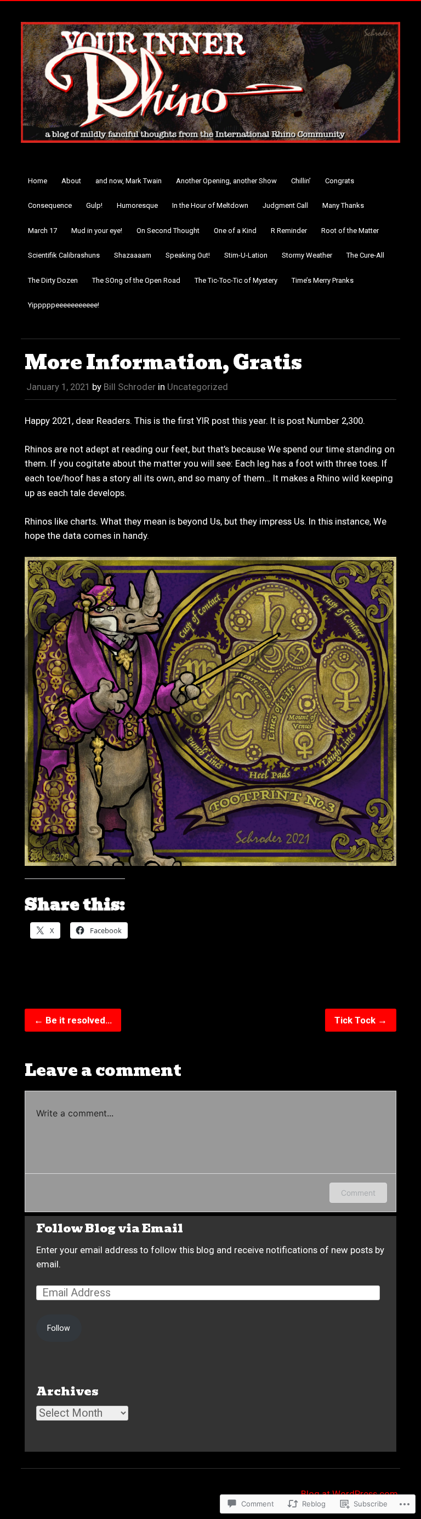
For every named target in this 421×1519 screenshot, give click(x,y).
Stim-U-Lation (246, 255)
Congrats (339, 181)
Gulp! (94, 205)
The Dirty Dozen (53, 280)
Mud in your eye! (96, 230)
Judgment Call (285, 205)
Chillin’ (301, 181)
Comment (358, 1192)
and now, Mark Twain (128, 181)
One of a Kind (235, 230)
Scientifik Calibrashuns (64, 255)
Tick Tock (360, 1020)
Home (37, 181)
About (71, 181)
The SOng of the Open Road (136, 280)
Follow (58, 1328)
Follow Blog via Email (109, 1228)
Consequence (50, 205)
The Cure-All (365, 255)
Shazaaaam (132, 255)
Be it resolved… (73, 1020)
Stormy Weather (307, 255)
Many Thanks (343, 205)
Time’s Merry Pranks (323, 280)
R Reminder (289, 230)
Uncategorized (197, 386)
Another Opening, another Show (226, 181)
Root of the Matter (350, 230)
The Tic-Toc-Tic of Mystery (236, 280)
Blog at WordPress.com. (350, 1493)
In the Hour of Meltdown (210, 205)
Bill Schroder (130, 386)
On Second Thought (168, 230)
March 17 (42, 230)
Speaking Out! (188, 255)
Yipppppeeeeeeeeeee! (63, 305)
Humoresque (137, 205)
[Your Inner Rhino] (210, 149)
